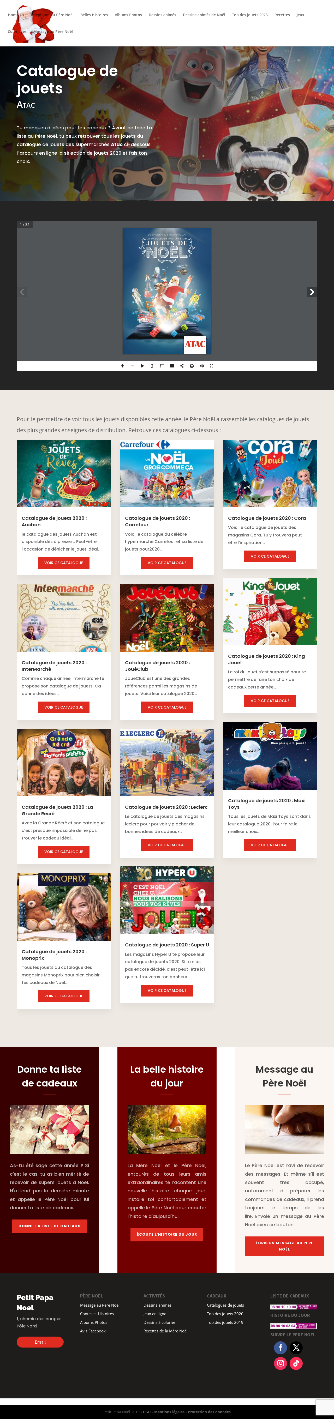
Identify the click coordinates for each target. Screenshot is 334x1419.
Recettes (282, 15)
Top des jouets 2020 (225, 1314)
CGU (147, 1411)
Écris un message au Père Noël (284, 1246)
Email (40, 1342)
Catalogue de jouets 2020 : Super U (167, 944)
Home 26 (16, 15)
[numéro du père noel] (293, 1304)
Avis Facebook (93, 1331)
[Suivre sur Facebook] (280, 1347)
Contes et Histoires (97, 1314)
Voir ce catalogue (63, 562)
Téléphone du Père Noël (52, 15)
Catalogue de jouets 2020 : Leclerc (166, 807)
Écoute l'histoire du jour (167, 1234)
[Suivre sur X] (296, 1347)
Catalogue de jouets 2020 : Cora (267, 518)
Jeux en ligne (155, 1314)
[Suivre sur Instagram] (280, 1363)
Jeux (300, 15)
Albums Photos (128, 15)
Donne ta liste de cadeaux (49, 1226)
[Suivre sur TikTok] (296, 1363)
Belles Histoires (94, 15)
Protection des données (209, 1411)
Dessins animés (162, 15)
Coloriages (17, 32)
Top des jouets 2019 (225, 1322)
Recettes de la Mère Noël (166, 1331)
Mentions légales (169, 1411)
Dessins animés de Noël (204, 15)
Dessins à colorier (159, 1322)
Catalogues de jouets (225, 1305)
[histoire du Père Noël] (293, 1324)
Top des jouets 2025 (250, 15)
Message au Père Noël (53, 32)
